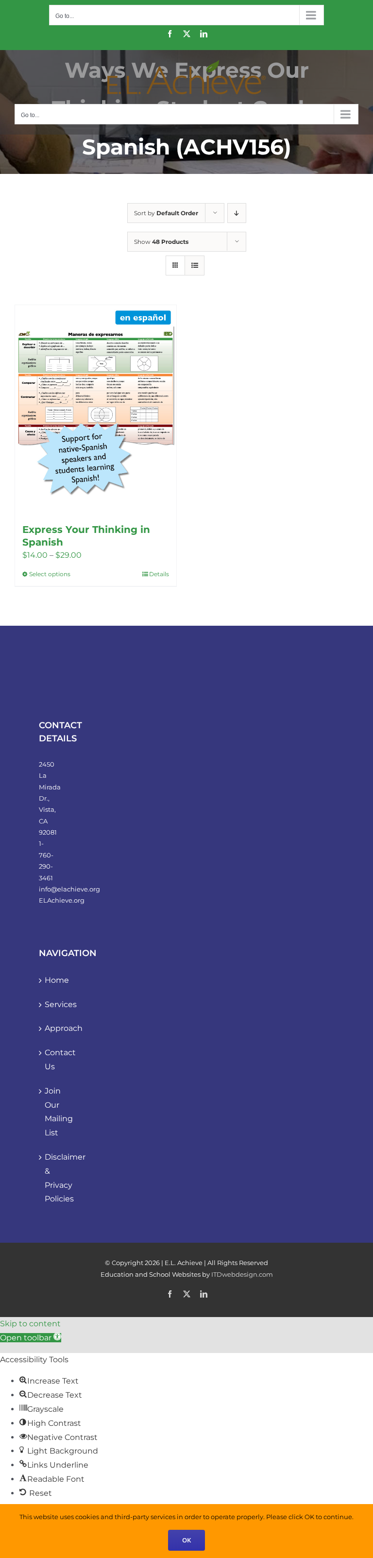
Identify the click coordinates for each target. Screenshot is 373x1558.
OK (186, 1540)
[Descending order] (236, 213)
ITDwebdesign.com (242, 1274)
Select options (49, 574)
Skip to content (30, 1323)
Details (159, 574)
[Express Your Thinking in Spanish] (95, 409)
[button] (30, 1337)
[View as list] (194, 265)
